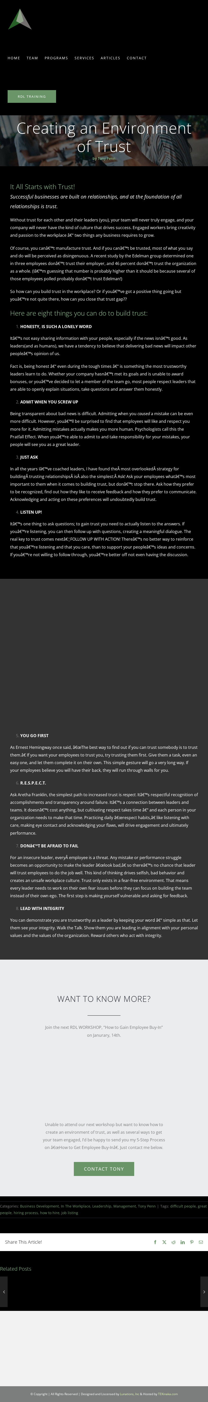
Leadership (101, 1206)
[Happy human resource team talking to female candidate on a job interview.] (102, 596)
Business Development (39, 1206)
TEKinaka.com (168, 1394)
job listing (69, 1212)
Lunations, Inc (129, 1394)
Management (124, 1206)
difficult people (183, 1206)
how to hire (49, 1212)
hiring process (26, 1212)
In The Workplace (75, 1206)
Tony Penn (147, 1206)
